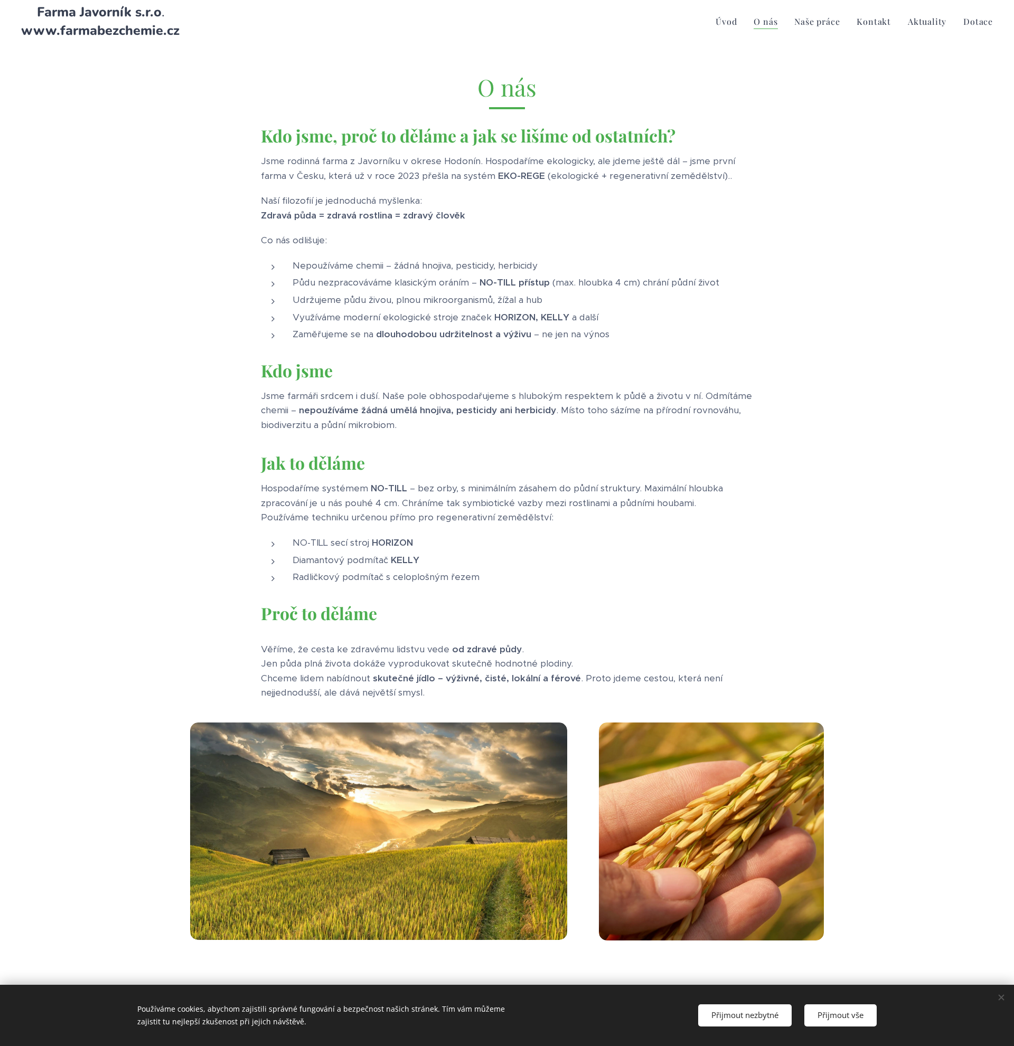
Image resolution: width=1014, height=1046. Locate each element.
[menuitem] (729, 21)
